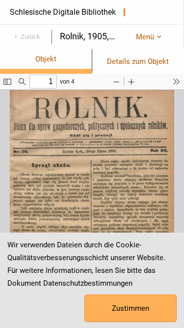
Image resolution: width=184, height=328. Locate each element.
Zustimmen (130, 308)
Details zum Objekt (138, 61)
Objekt (45, 59)
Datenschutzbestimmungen (87, 283)
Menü (145, 36)
